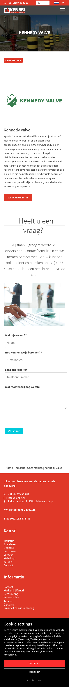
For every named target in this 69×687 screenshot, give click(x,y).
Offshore (9, 548)
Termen (8, 601)
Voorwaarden (11, 597)
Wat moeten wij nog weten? (22, 387)
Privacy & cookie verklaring (19, 608)
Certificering (11, 594)
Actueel (8, 562)
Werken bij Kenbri (14, 590)
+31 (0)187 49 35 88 (17, 2)
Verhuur (8, 554)
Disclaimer (9, 604)
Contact (8, 565)
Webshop (9, 558)
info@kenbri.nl (16, 498)
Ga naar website (18, 197)
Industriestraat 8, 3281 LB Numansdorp (30, 501)
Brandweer (10, 544)
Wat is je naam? (16, 335)
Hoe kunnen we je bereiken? (23, 352)
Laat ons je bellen (16, 369)
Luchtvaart (10, 551)
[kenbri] (15, 10)
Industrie (9, 541)
